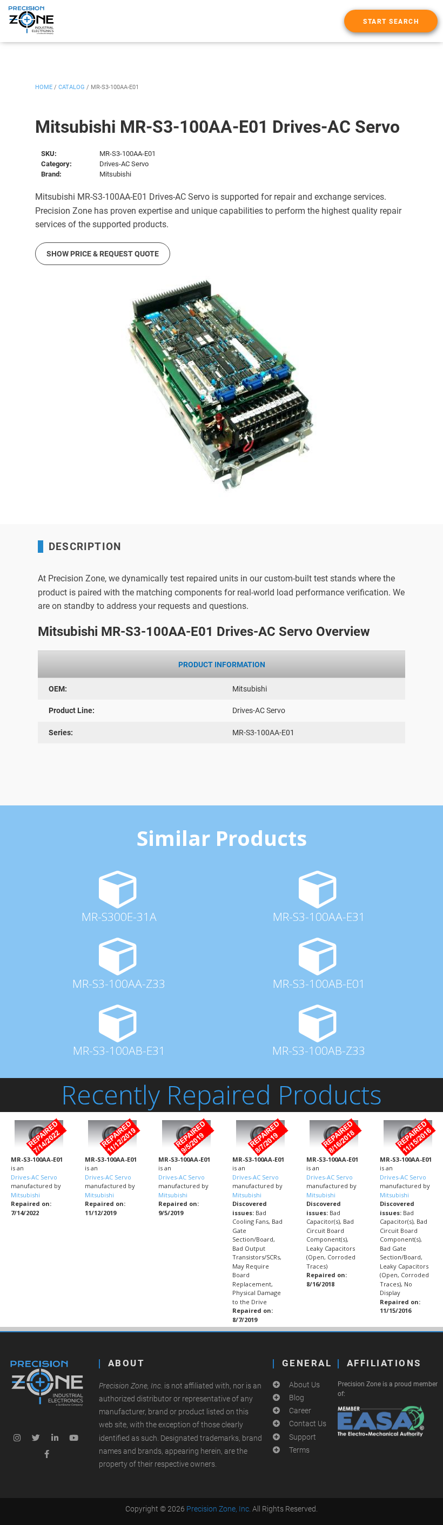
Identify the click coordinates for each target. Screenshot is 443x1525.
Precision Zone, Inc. (218, 1508)
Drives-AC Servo (34, 1177)
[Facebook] (46, 1454)
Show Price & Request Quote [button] (102, 253)
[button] (391, 21)
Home (43, 87)
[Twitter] (36, 1437)
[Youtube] (73, 1437)
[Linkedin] (54, 1437)
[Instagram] (17, 1437)
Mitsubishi (25, 1195)
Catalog (71, 87)
